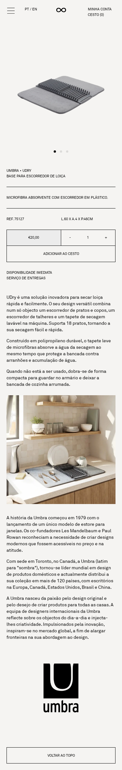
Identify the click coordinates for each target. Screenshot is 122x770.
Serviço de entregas (26, 278)
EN (34, 9)
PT (27, 9)
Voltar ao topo (61, 755)
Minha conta (100, 9)
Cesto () (96, 15)
